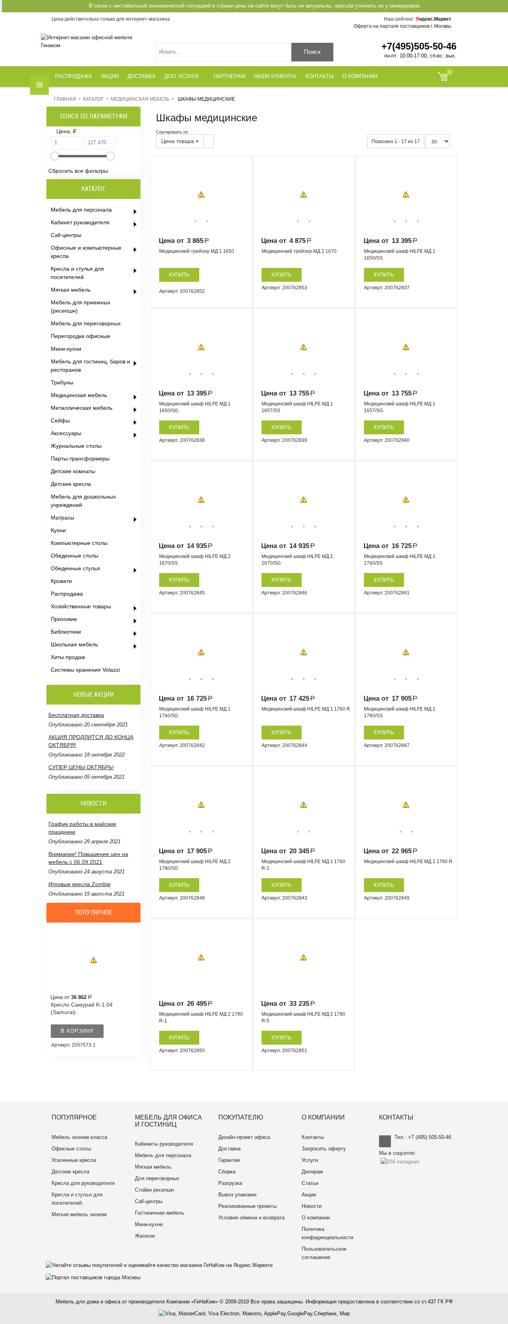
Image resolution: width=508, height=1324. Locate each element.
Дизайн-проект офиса (244, 1137)
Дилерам (312, 1172)
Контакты (313, 1137)
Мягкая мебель (153, 1167)
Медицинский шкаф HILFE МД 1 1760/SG (195, 712)
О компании (316, 1218)
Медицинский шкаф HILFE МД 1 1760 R (306, 709)
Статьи (310, 1183)
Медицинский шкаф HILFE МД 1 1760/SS (399, 560)
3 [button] (418, 221)
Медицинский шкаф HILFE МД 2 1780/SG (195, 865)
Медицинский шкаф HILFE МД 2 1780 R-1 (201, 1017)
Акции (309, 1195)
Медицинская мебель (140, 99)
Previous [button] (162, 195)
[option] (201, 194)
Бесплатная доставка (76, 715)
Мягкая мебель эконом (79, 1214)
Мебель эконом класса (79, 1137)
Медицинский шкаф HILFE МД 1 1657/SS (297, 407)
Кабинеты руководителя (164, 1144)
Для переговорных (157, 1178)
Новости (311, 1206)
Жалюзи (145, 1236)
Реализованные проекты (247, 1206)
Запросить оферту (324, 1149)
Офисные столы (71, 1149)
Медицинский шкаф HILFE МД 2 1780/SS (399, 712)
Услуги (310, 1160)
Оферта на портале (402, 26)
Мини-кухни (149, 1224)
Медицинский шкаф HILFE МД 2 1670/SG (297, 560)
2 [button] (207, 221)
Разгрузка (230, 1183)
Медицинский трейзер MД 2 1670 (299, 251)
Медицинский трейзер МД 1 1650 (196, 251)
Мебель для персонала (163, 1155)
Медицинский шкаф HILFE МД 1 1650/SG (195, 407)
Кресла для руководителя (83, 1183)
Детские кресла (70, 1172)
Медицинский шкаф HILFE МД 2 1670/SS (195, 560)
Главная (65, 99)
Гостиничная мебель (159, 1213)
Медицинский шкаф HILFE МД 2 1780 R (408, 861)
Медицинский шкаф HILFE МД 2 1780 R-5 (303, 1017)
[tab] (94, 131)
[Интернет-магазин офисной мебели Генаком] (92, 41)
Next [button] (240, 195)
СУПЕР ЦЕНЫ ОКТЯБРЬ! (81, 767)
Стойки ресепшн (154, 1190)
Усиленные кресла (74, 1160)
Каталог (93, 99)
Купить (179, 275)
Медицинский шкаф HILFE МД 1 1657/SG (399, 407)
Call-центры (148, 1201)
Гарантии (229, 1160)
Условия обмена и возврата (251, 1218)
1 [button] (195, 221)
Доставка (229, 1149)
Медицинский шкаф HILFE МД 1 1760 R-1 (303, 865)
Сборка (226, 1172)
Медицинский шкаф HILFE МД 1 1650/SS (399, 254)
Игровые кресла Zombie (79, 884)
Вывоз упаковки (237, 1195)
